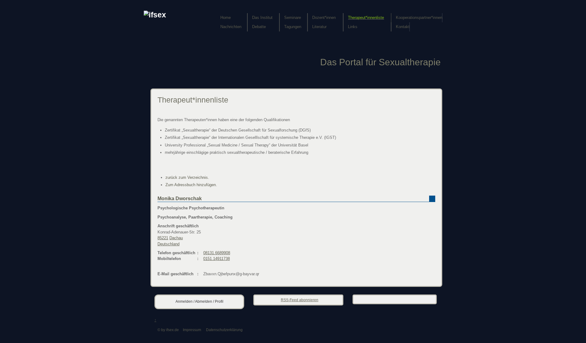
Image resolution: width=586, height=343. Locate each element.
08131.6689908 (216, 253)
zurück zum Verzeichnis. (187, 177)
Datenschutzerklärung (224, 330)
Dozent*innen (324, 17)
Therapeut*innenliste (366, 17)
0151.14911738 (216, 258)
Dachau (176, 238)
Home (225, 17)
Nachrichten (230, 26)
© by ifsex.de (168, 330)
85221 (162, 238)
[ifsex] (155, 15)
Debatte (259, 26)
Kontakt (403, 26)
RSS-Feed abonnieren (299, 300)
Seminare (292, 17)
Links (352, 26)
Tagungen (292, 26)
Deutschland (168, 244)
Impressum (192, 330)
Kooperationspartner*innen (419, 17)
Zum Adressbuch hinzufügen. (191, 184)
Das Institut (262, 17)
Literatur (319, 26)
